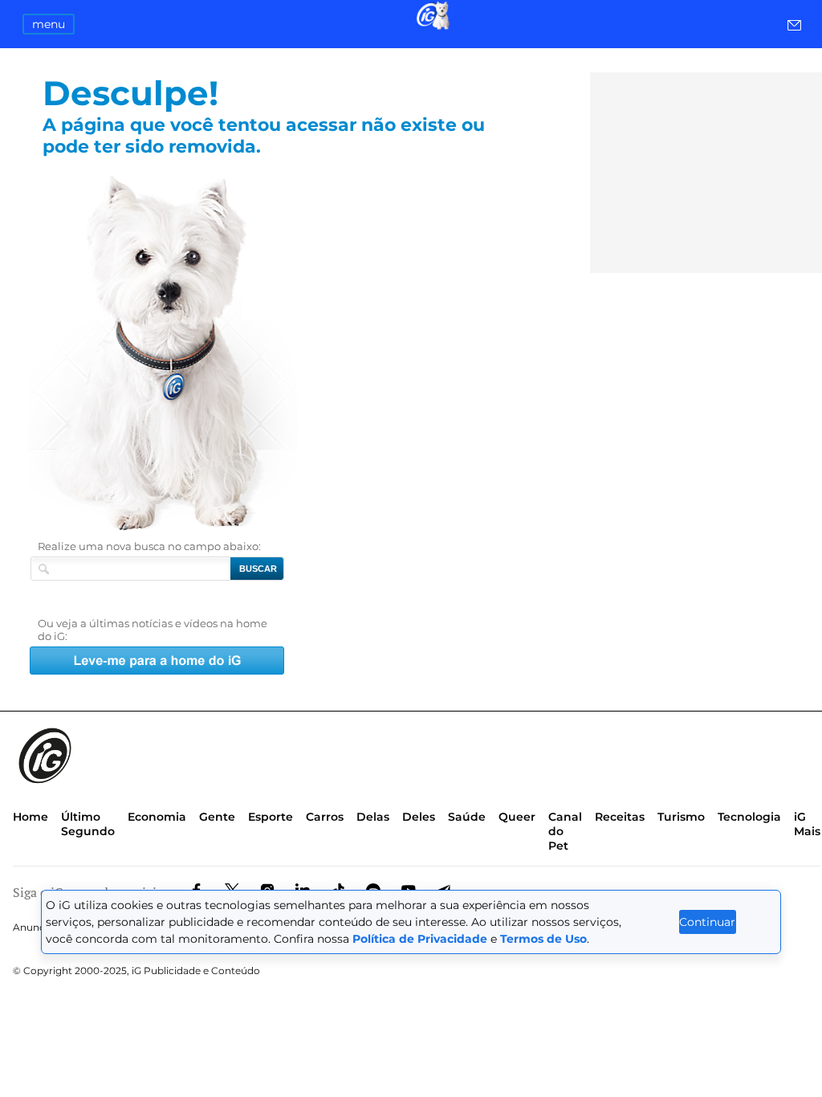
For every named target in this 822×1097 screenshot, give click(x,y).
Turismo (681, 816)
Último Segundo (88, 823)
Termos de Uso (543, 939)
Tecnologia (749, 816)
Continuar (707, 922)
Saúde (467, 816)
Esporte (270, 816)
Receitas (620, 816)
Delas (372, 816)
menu (48, 24)
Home (30, 816)
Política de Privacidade (419, 939)
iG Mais (807, 823)
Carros (325, 816)
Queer (516, 816)
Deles (418, 816)
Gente (217, 816)
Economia (157, 816)
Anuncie (33, 927)
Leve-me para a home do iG (196, 352)
